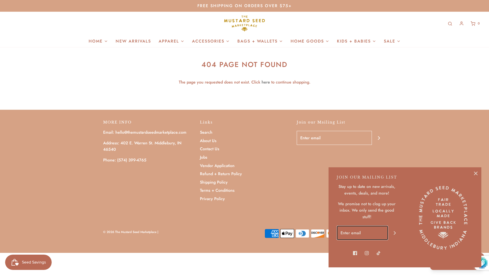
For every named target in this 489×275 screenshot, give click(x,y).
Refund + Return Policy (221, 174)
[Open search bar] (450, 23)
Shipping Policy (214, 182)
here (266, 82)
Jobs (203, 157)
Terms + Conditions (217, 190)
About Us (208, 141)
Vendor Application (217, 166)
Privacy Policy (212, 199)
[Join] (379, 138)
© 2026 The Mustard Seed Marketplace (129, 232)
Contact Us (209, 149)
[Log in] (461, 23)
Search (206, 132)
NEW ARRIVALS (133, 41)
